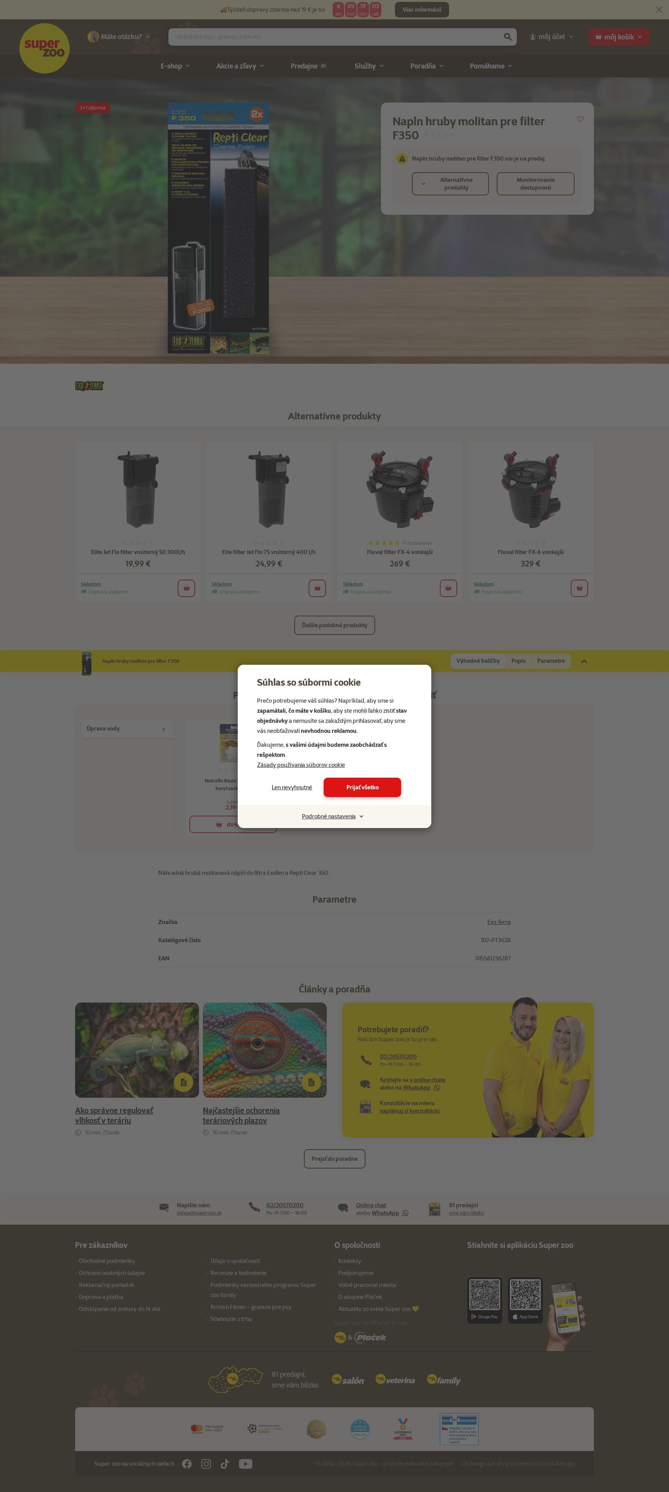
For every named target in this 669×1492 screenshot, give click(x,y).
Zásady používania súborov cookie (301, 765)
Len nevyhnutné (292, 787)
